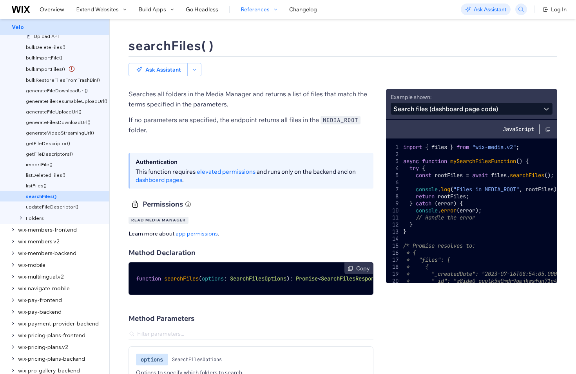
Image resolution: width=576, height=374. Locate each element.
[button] (158, 69)
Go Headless (202, 9)
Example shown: (411, 97)
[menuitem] (54, 27)
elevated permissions (226, 171)
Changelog (303, 9)
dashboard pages (159, 179)
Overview (52, 9)
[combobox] (471, 109)
